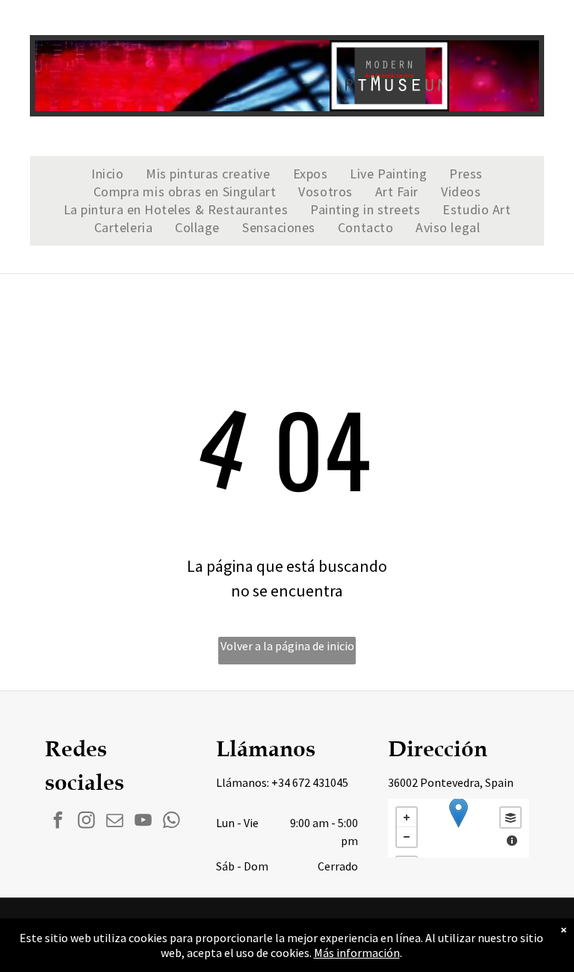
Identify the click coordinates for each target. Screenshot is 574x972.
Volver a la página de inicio (287, 645)
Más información (357, 952)
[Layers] (510, 817)
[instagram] (86, 822)
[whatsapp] (171, 822)
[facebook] (58, 822)
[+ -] (458, 828)
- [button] (406, 837)
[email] (115, 822)
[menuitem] (107, 174)
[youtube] (143, 822)
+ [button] (406, 817)
